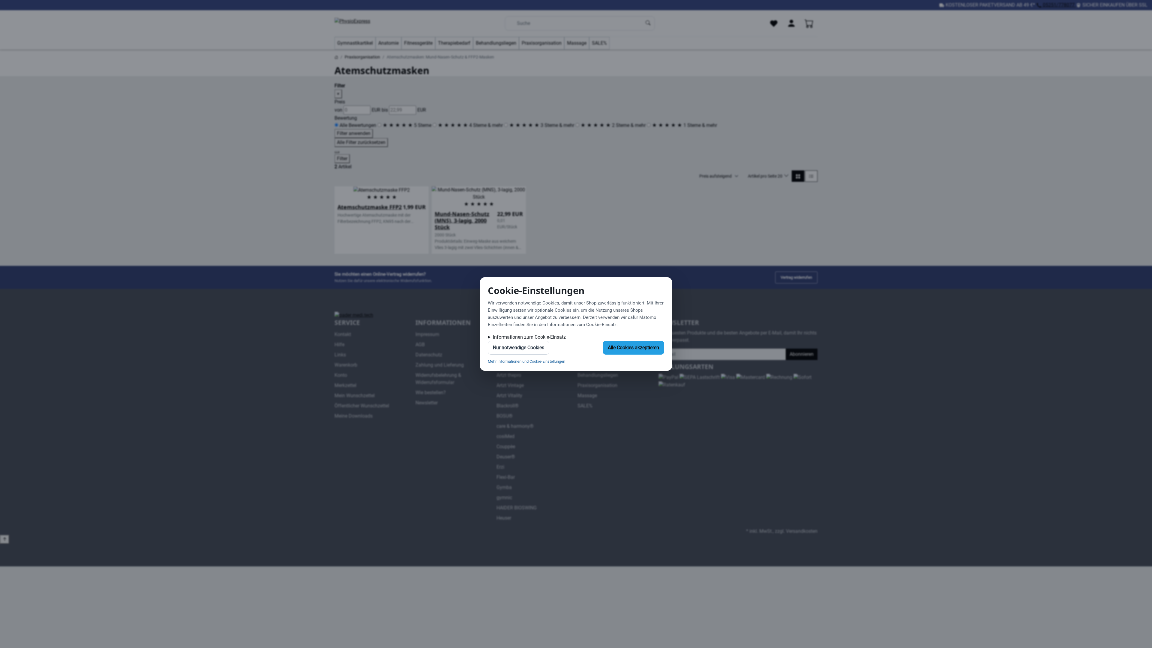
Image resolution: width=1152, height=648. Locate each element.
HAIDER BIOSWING (516, 508)
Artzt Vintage (510, 385)
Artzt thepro (508, 375)
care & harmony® (515, 426)
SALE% (599, 43)
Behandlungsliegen (496, 43)
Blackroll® (507, 406)
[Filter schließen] (336, 152)
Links (340, 355)
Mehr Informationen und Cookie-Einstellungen (526, 361)
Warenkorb (345, 365)
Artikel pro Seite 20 (765, 176)
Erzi (500, 467)
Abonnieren (802, 354)
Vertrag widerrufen (796, 277)
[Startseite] (336, 57)
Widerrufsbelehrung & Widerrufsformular (438, 378)
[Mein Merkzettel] (773, 23)
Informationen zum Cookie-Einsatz (529, 337)
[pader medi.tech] (353, 315)
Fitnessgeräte (418, 43)
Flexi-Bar (505, 477)
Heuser (503, 518)
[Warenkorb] (809, 23)
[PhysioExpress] (364, 23)
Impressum (427, 334)
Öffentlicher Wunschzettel (361, 406)
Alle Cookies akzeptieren (633, 347)
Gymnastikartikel (355, 43)
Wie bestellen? (431, 392)
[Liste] (811, 176)
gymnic (504, 497)
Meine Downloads (353, 416)
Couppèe (505, 446)
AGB (420, 344)
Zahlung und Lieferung (440, 365)
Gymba (504, 487)
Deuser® (505, 457)
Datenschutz (429, 355)
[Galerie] (798, 176)
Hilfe (339, 344)
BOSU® (504, 416)
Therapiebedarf (454, 43)
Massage (576, 43)
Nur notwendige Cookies (518, 347)
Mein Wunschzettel (354, 395)
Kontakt (342, 334)
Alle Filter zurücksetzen (361, 142)
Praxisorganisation (542, 43)
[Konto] (791, 23)
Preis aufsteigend (715, 176)
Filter (342, 158)
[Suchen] (649, 23)
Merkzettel (345, 385)
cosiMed (505, 436)
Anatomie (388, 43)
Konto (340, 375)
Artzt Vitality (509, 395)
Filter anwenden (353, 133)
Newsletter (427, 403)
